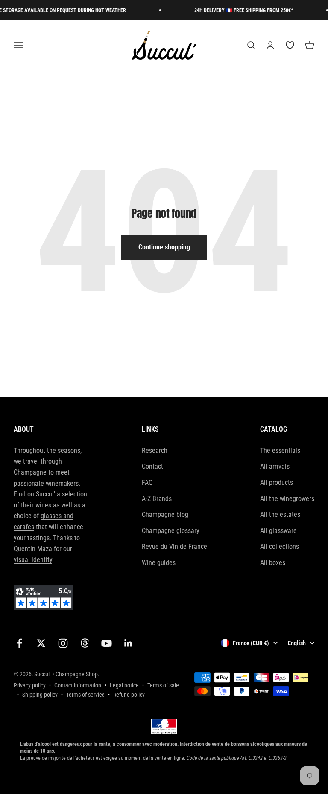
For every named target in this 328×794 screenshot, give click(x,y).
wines (43, 505)
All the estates (280, 514)
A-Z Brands (157, 499)
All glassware (278, 531)
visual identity (33, 560)
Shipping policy (40, 694)
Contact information (77, 685)
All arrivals (275, 466)
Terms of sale (163, 685)
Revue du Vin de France (174, 546)
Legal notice (124, 685)
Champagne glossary (170, 531)
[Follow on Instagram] (63, 643)
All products (276, 482)
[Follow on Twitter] (41, 643)
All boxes (272, 563)
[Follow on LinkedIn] (128, 643)
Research (154, 450)
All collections (279, 546)
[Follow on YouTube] (106, 643)
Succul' (45, 494)
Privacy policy (30, 685)
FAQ (147, 482)
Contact (152, 466)
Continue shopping (164, 247)
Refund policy (129, 694)
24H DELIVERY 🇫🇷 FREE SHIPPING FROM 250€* (239, 10)
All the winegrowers (287, 499)
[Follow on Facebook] (19, 643)
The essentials (280, 450)
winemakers (62, 483)
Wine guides (159, 563)
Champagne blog (165, 514)
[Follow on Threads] (85, 643)
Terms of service (85, 694)
